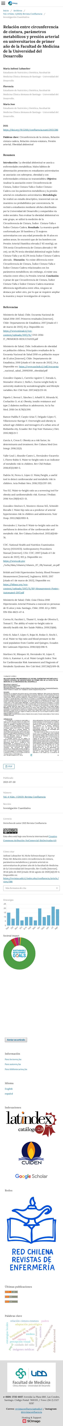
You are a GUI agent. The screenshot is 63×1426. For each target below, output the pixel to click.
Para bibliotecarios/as (16, 1069)
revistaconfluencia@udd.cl (28, 1408)
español (9, 1093)
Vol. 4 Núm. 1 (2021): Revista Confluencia (22, 13)
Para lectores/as (13, 1059)
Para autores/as (13, 1064)
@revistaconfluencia (31, 1412)
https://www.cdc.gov (14, 561)
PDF (10, 766)
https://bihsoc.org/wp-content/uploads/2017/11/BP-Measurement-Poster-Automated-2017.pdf (31, 588)
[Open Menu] (3, 3)
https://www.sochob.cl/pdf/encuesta (38, 366)
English (9, 1088)
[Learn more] (18, 1019)
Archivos (17, 10)
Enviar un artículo (16, 1039)
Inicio (6, 10)
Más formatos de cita (15, 888)
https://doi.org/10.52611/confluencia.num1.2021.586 (30, 129)
